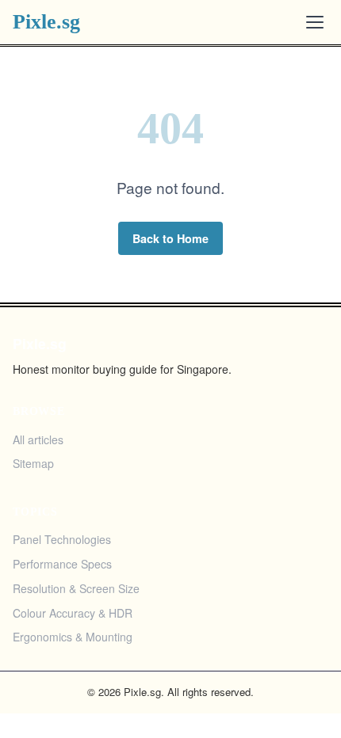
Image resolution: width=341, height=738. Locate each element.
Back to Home (170, 238)
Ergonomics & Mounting (72, 637)
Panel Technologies (62, 539)
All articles (38, 439)
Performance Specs (62, 564)
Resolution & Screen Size (76, 588)
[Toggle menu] (314, 22)
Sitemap (33, 463)
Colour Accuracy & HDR (72, 613)
